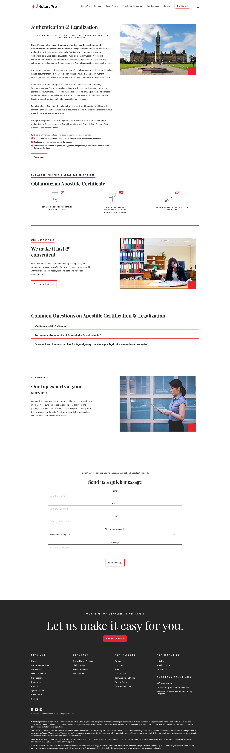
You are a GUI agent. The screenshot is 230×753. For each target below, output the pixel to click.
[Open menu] (196, 6)
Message (115, 542)
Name (115, 491)
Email (115, 503)
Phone (115, 516)
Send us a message (115, 638)
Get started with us (44, 284)
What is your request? (115, 529)
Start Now (39, 157)
